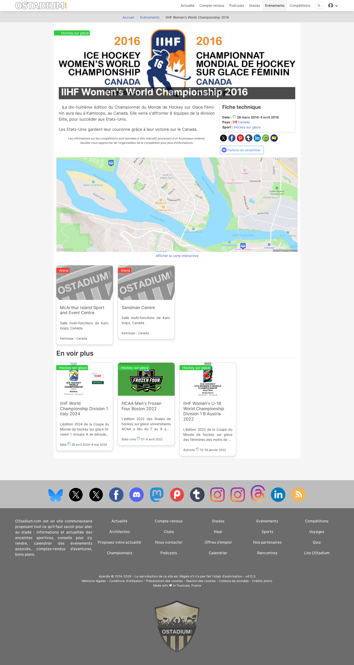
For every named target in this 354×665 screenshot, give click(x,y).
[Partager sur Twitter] (224, 140)
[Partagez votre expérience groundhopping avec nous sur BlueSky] (56, 501)
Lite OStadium (316, 553)
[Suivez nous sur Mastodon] (157, 501)
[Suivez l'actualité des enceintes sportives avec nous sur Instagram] (238, 501)
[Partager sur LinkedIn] (258, 140)
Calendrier (218, 553)
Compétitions (299, 5)
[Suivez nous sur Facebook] (117, 501)
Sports (267, 531)
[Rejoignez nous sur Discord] (137, 501)
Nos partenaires (267, 542)
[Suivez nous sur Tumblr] (197, 501)
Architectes (119, 531)
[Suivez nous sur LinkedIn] (278, 501)
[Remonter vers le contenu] (177, 652)
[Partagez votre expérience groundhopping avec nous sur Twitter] (76, 501)
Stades (254, 5)
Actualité (187, 5)
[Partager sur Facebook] (232, 140)
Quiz (317, 542)
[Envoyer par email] (274, 140)
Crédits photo (262, 581)
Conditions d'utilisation (126, 581)
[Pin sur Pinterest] (241, 140)
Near (218, 531)
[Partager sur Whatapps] (266, 140)
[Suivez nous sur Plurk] (177, 501)
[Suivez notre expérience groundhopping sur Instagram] (218, 501)
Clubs (169, 531)
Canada (244, 122)
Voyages (316, 531)
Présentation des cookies (164, 581)
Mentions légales (94, 581)
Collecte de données (234, 581)
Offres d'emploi (218, 542)
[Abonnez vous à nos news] (298, 501)
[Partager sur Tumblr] (249, 140)
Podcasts (236, 5)
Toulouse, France (189, 585)
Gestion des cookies (201, 581)
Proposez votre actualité (119, 542)
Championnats (119, 553)
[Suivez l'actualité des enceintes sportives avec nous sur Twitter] (96, 501)
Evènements (274, 5)
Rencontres (267, 553)
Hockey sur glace (247, 127)
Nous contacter (169, 542)
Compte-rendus (211, 5)
